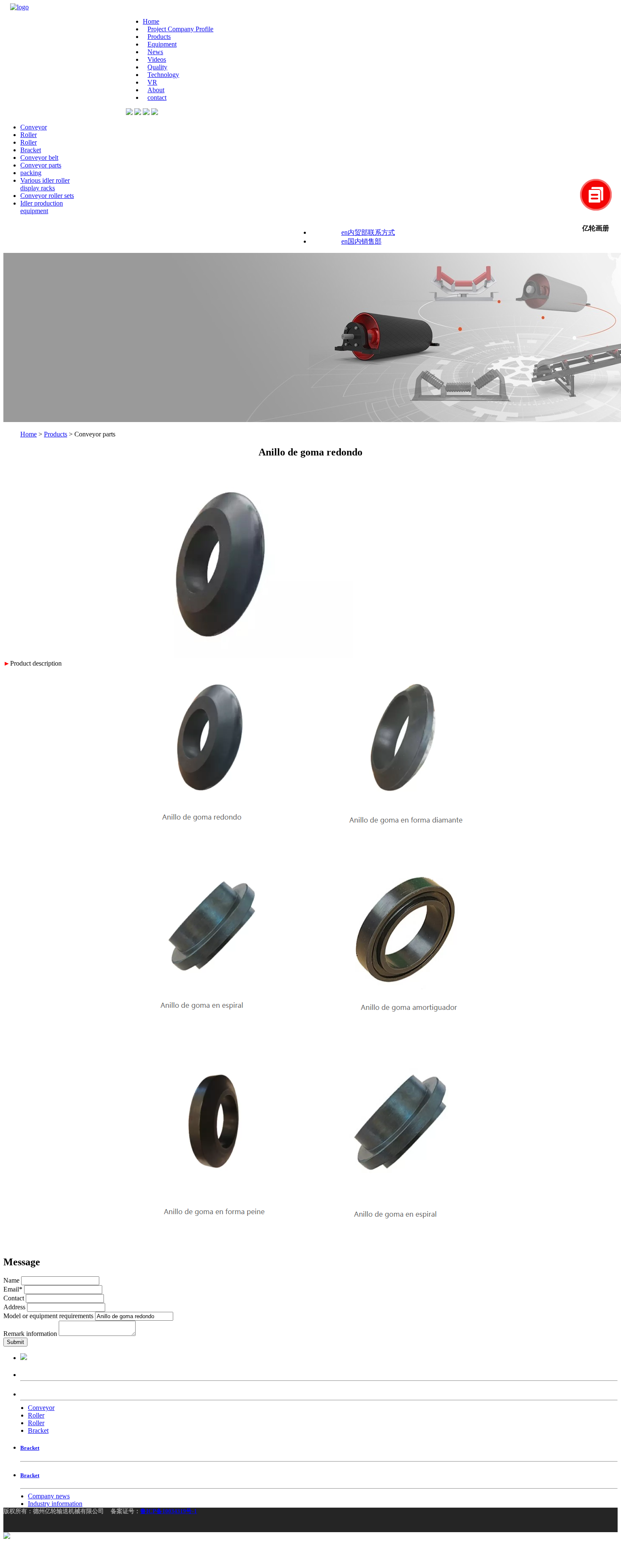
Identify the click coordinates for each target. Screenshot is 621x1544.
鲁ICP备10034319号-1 (168, 1511)
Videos (156, 59)
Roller (28, 134)
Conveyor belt (39, 157)
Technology (163, 74)
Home (151, 21)
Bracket (30, 150)
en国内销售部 (361, 241)
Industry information (55, 1503)
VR (152, 82)
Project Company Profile (180, 29)
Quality (157, 67)
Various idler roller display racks (45, 184)
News (155, 51)
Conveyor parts (40, 165)
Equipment (162, 44)
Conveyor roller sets (47, 195)
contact (156, 97)
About (155, 89)
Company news (49, 1496)
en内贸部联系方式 (368, 232)
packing (30, 172)
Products (159, 36)
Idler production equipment (41, 207)
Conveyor (33, 127)
